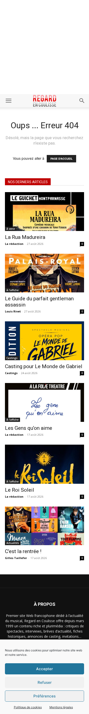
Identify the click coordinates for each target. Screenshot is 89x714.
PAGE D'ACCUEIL (61, 158)
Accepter (44, 668)
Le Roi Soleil (19, 490)
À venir (10, 228)
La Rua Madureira (25, 237)
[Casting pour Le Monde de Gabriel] (44, 340)
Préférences (44, 696)
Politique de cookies (28, 707)
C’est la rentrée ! (23, 551)
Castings (12, 358)
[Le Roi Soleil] (44, 464)
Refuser (45, 682)
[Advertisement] (44, 47)
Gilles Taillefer (16, 558)
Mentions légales (61, 707)
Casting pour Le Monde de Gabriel (43, 366)
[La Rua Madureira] (44, 211)
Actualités (12, 543)
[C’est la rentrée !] (44, 526)
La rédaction (14, 244)
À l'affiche (12, 290)
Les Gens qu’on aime (28, 428)
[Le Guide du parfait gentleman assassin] (44, 273)
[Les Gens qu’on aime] (44, 402)
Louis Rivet (13, 311)
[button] (8, 100)
